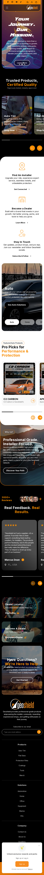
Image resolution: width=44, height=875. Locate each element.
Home (22, 796)
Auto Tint (22, 751)
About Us (22, 837)
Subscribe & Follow (20, 256)
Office (22, 801)
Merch (22, 775)
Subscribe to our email (22, 727)
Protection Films (22, 761)
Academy (22, 842)
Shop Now (9, 130)
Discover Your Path (15, 470)
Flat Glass (22, 756)
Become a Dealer (14, 637)
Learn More (20, 223)
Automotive (22, 791)
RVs (22, 816)
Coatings (22, 765)
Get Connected (20, 189)
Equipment (22, 806)
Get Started (22, 680)
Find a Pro (10, 613)
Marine (22, 811)
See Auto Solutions (17, 305)
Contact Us (22, 832)
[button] (27, 2)
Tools (22, 770)
